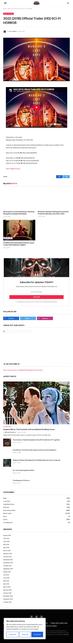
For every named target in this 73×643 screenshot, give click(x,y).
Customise (12, 634)
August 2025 (7, 572)
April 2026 (6, 547)
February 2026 (7, 553)
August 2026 (7, 535)
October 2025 (7, 566)
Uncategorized (7, 522)
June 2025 (6, 578)
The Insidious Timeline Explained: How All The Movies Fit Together (36, 440)
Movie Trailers (8, 13)
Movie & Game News (9, 510)
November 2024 (8, 599)
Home (4, 8)
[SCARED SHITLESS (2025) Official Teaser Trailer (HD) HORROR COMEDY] (19, 230)
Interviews (6, 507)
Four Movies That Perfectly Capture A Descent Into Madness (34, 450)
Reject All (25, 634)
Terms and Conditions (58, 623)
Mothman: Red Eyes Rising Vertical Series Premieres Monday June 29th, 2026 (53, 213)
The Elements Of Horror (21, 480)
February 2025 (7, 590)
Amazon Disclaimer (49, 626)
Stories (5, 519)
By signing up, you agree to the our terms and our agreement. (37, 302)
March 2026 (6, 550)
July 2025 (6, 575)
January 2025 (7, 593)
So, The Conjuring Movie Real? (23, 470)
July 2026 (6, 538)
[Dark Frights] (36, 3)
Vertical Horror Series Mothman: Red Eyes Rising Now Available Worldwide (19, 213)
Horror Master (13, 31)
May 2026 (6, 544)
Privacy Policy (47, 302)
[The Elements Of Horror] (7, 483)
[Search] (68, 3)
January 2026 (7, 556)
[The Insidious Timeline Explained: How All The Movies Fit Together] (7, 442)
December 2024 (8, 596)
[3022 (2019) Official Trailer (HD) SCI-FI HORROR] (36, 59)
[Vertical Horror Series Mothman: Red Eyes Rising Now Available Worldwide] (19, 199)
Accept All (37, 634)
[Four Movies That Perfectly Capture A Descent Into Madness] (7, 453)
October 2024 (7, 602)
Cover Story (7, 426)
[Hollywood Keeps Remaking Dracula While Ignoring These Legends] (7, 463)
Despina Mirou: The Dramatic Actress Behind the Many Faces (29, 429)
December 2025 (8, 559)
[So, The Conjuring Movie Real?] (7, 473)
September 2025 (8, 569)
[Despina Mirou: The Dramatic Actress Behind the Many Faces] (36, 402)
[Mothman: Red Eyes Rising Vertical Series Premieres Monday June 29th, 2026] (54, 199)
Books (5, 498)
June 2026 (6, 541)
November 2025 (8, 562)
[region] (25, 628)
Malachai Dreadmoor (10, 432)
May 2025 (6, 581)
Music (5, 516)
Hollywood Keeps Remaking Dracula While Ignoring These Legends (36, 460)
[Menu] (5, 3)
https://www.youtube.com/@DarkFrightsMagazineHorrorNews (23, 370)
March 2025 (6, 587)
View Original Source (13, 169)
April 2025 (6, 584)
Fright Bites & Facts (8, 504)
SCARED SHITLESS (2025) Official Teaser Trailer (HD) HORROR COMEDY (18, 244)
